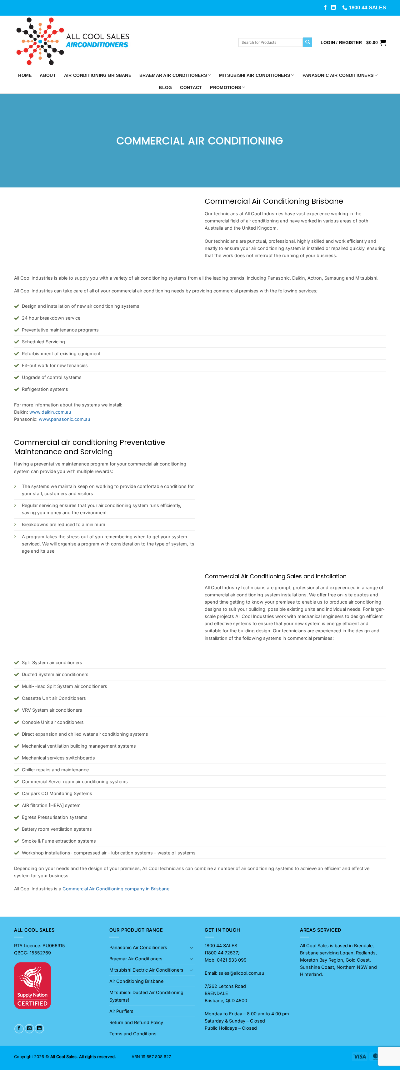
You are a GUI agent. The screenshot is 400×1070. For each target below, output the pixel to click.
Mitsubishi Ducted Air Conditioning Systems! (146, 996)
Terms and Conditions (133, 1033)
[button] (341, 42)
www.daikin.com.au (50, 412)
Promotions (225, 87)
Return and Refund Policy (136, 1022)
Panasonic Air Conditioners (338, 75)
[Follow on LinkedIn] (333, 7)
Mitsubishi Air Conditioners (254, 75)
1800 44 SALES (221, 945)
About (48, 75)
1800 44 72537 (222, 952)
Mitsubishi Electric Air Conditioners (146, 970)
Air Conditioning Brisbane (97, 75)
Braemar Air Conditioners (173, 75)
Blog (165, 87)
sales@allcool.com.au (241, 973)
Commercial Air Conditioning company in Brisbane (115, 888)
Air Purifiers (121, 1011)
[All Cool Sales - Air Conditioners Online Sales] (121, 42)
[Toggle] (191, 947)
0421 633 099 (232, 960)
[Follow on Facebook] (325, 7)
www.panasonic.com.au (64, 419)
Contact (191, 87)
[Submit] (307, 42)
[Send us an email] (29, 1028)
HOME (25, 75)
